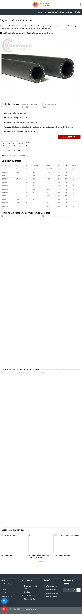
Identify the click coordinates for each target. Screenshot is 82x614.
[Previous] (5, 69)
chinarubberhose (7, 596)
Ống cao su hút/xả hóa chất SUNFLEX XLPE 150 (38, 557)
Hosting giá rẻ (55, 609)
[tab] (7, 156)
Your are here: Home (44, 12)
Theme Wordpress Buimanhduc (70, 609)
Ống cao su (28, 596)
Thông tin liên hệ (19, 155)
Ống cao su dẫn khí (63, 556)
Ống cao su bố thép (9, 556)
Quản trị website (41, 611)
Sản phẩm (55, 12)
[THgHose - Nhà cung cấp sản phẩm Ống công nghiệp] (41, 4)
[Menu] (3, 4)
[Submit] (78, 590)
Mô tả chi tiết (7, 155)
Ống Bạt (27, 592)
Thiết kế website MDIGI (44, 609)
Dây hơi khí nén (29, 599)
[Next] (76, 69)
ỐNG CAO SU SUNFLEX (14, 151)
